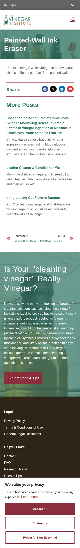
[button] (72, 5)
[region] (40, 513)
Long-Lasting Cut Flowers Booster (33, 197)
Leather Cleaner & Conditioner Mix (33, 168)
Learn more (29, 497)
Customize (40, 523)
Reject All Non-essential (40, 537)
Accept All (40, 508)
